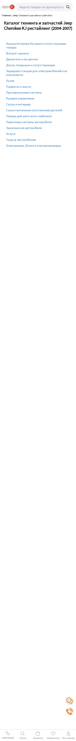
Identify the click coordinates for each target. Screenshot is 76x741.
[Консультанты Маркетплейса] (69, 701)
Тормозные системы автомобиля (29, 122)
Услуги (10, 134)
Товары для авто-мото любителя (29, 116)
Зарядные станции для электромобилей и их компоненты (36, 73)
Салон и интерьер (18, 104)
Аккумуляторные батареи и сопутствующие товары (36, 45)
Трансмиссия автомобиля (24, 128)
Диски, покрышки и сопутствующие (30, 65)
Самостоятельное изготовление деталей (34, 110)
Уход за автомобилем (21, 140)
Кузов (10, 81)
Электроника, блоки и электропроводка (33, 146)
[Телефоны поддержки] (69, 711)
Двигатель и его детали (22, 59)
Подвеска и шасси (18, 87)
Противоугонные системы (24, 92)
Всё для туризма (17, 53)
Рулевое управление (20, 98)
